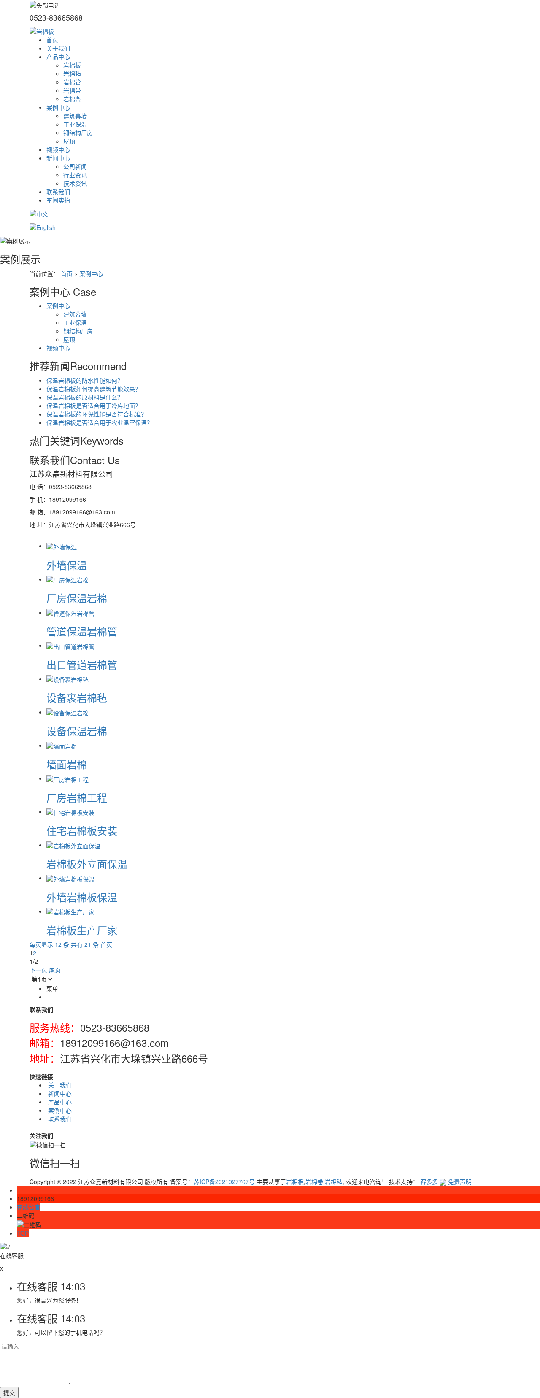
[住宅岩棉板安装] (70, 811)
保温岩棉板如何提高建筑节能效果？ (93, 388)
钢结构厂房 (78, 132)
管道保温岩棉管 (81, 631)
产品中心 (58, 56)
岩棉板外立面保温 (86, 863)
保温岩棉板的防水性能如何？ (84, 380)
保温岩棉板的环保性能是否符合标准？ (96, 414)
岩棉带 (72, 90)
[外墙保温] (61, 545)
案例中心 (58, 107)
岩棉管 (72, 82)
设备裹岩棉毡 (76, 697)
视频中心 (58, 149)
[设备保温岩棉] (67, 712)
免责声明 (460, 1181)
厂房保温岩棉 (76, 597)
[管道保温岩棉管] (70, 612)
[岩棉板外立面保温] (73, 845)
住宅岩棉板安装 (81, 830)
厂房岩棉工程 (76, 797)
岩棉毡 (72, 73)
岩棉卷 (314, 1181)
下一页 (38, 969)
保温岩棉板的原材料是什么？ (84, 397)
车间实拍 (58, 200)
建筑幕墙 (75, 115)
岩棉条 (72, 99)
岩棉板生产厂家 (81, 929)
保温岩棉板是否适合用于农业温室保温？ (99, 422)
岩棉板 (72, 65)
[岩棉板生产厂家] (70, 911)
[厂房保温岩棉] (67, 579)
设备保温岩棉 (76, 730)
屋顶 (69, 141)
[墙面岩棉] (61, 745)
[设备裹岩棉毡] (67, 678)
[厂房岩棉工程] (67, 778)
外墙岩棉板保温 (81, 897)
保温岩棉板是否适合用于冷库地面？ (93, 405)
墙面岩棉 (66, 764)
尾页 (55, 969)
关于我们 (58, 48)
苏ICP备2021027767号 (224, 1181)
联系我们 (58, 191)
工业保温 (75, 124)
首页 (52, 39)
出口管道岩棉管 (81, 664)
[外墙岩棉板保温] (70, 877)
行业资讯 (75, 174)
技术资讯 (75, 183)
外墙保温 (66, 564)
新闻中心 (58, 158)
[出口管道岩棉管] (70, 645)
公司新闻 (75, 166)
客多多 (429, 1181)
